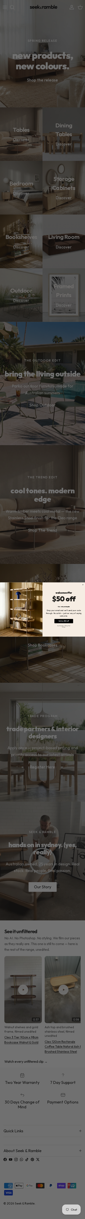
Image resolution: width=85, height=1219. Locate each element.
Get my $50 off (64, 621)
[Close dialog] (83, 584)
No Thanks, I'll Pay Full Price (63, 626)
